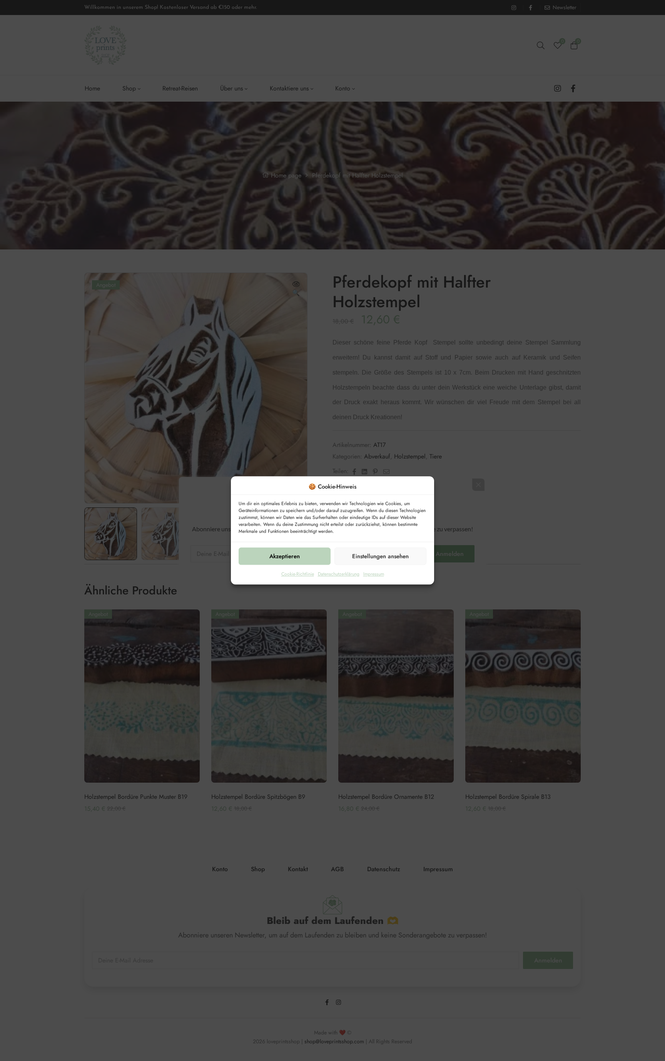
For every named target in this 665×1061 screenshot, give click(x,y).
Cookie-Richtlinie (297, 574)
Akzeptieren (284, 556)
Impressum (373, 574)
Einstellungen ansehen (380, 556)
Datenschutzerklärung (338, 574)
